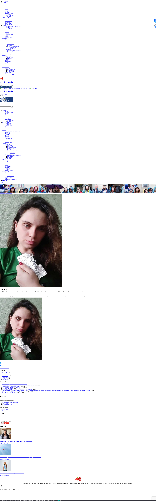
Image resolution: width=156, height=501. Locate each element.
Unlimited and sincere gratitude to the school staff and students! (14, 391)
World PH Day (10, 41)
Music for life (12, 48)
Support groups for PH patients (11, 74)
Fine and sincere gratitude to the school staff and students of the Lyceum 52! (17, 389)
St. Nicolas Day (8, 61)
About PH (4, 25)
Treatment (7, 32)
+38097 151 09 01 (6, 403)
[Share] (78, 365)
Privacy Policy (5, 409)
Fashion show (10, 57)
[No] (60, 500)
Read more (2, 366)
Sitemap (4, 410)
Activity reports (8, 14)
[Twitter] (78, 363)
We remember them (8, 21)
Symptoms (7, 29)
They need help (8, 18)
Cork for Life (7, 59)
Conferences (7, 68)
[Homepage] (2, 4)
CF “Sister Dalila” (10, 15)
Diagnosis (7, 30)
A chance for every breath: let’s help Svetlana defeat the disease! (14, 384)
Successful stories (8, 24)
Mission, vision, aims (9, 7)
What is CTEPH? (8, 28)
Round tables (9, 52)
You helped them (8, 20)
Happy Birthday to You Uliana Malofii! (10, 392)
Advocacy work (8, 49)
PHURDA (9, 16)
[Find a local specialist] (6, 87)
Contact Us (4, 75)
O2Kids (6, 60)
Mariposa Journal (8, 72)
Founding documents (9, 13)
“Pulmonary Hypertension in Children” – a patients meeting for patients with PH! (18, 385)
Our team (6, 9)
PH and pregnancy (8, 37)
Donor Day (9, 45)
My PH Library (8, 53)
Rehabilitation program (9, 64)
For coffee (7, 62)
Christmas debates (10, 70)
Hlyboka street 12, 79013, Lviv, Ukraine (10, 402)
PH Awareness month (11, 43)
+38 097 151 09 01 (3, 94)
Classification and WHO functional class (12, 26)
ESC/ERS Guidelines (9, 34)
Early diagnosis (13, 47)
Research (6, 35)
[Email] (78, 364)
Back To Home (3, 191)
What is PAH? (7, 27)
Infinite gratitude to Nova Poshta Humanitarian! (11, 387)
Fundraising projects (9, 66)
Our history (7, 6)
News (6, 73)
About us (4, 5)
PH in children (7, 36)
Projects (3, 55)
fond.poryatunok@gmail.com (8, 404)
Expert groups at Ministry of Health (14, 50)
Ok (59, 500)
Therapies (7, 33)
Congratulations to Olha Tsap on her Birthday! (11, 386)
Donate (1, 182)
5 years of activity (10, 71)
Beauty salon (9, 58)
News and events (5, 67)
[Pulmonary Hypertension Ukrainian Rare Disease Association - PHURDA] (15, 88)
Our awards (7, 11)
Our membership (8, 10)
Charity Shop (7, 63)
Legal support (10, 51)
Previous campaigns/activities (13, 46)
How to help (7, 22)
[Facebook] (78, 361)
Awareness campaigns (9, 40)
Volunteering (7, 39)
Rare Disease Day (10, 44)
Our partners (7, 12)
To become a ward (8, 23)
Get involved (4, 38)
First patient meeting (11, 69)
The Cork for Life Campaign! (8, 388)
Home (3, 187)
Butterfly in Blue (8, 56)
